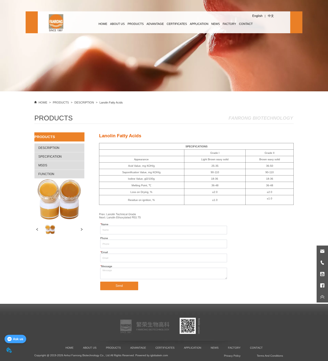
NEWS (215, 23)
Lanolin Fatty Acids (111, 102)
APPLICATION (199, 23)
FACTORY (229, 23)
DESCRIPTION (84, 102)
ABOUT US (117, 23)
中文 (271, 15)
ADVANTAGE (155, 23)
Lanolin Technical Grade (121, 214)
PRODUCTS (136, 23)
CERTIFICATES (177, 23)
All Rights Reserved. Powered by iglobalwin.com (139, 355)
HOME (103, 23)
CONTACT (246, 23)
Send (119, 285)
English (257, 15)
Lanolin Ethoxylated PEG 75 (124, 217)
